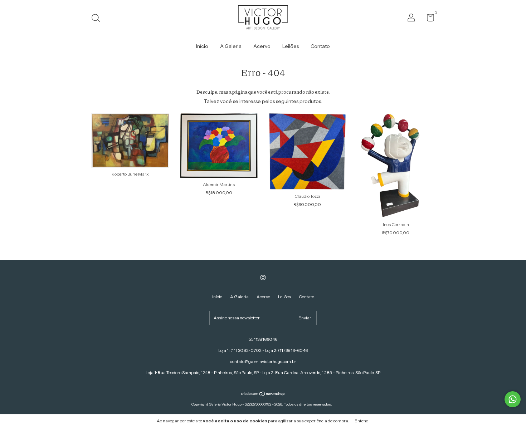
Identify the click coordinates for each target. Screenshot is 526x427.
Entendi (362, 420)
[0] (428, 19)
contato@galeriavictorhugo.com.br (263, 361)
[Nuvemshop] (263, 394)
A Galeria (231, 46)
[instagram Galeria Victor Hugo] (263, 277)
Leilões (290, 46)
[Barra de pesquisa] (98, 19)
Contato (320, 46)
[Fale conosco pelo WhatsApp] (513, 399)
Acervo (262, 46)
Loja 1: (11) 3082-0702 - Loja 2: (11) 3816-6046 (263, 350)
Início (202, 46)
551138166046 (263, 339)
